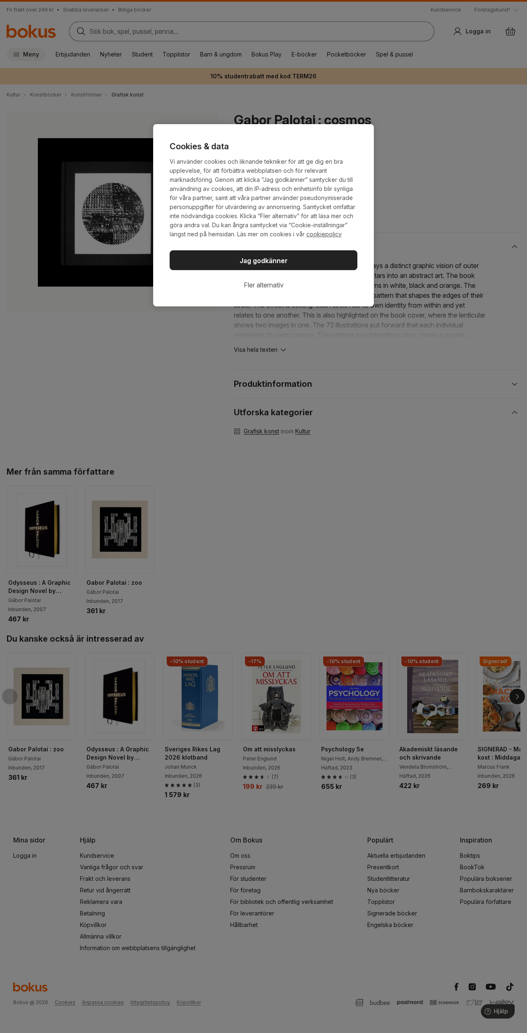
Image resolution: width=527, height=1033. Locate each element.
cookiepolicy (324, 234)
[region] (263, 215)
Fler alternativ (264, 285)
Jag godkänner (264, 260)
